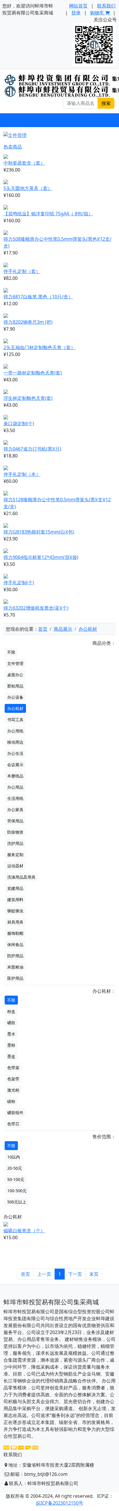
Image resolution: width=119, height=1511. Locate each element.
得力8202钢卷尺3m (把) (28, 322)
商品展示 (63, 629)
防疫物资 (15, 832)
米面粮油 (15, 967)
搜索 (106, 103)
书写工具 (15, 719)
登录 (76, 13)
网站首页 (78, 6)
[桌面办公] (54, 130)
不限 (11, 652)
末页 (93, 1274)
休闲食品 (15, 944)
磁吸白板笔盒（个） (24, 1230)
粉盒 (11, 1011)
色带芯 (13, 1123)
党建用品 (15, 888)
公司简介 (43, 120)
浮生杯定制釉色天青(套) (28, 398)
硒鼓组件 (15, 1112)
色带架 (13, 1067)
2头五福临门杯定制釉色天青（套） (39, 347)
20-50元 (14, 1168)
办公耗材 (88, 629)
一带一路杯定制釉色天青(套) (32, 373)
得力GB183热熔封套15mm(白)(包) (38, 532)
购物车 (97, 13)
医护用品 (15, 978)
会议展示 (15, 764)
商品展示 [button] (70, 120)
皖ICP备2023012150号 (59, 1503)
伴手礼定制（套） (21, 271)
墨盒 (11, 1056)
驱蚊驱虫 (15, 910)
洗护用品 (15, 843)
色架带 (13, 1079)
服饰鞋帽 (15, 933)
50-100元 (15, 1179)
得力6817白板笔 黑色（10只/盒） (38, 296)
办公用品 (15, 787)
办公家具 (15, 809)
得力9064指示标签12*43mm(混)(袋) (40, 557)
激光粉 (13, 1090)
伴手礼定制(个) (18, 582)
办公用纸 (15, 731)
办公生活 (15, 753)
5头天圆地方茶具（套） (27, 188)
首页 (42, 629)
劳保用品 (15, 821)
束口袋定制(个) (18, 423)
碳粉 (11, 1101)
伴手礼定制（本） (21, 474)
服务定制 (15, 854)
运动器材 (15, 865)
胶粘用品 (15, 686)
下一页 (75, 1274)
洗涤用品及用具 (21, 877)
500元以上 (16, 1202)
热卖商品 (12, 147)
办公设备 (15, 697)
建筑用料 (15, 899)
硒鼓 (11, 1022)
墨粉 (11, 1045)
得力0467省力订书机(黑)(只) (32, 449)
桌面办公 (15, 674)
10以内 (13, 1157)
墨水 (11, 1034)
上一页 (44, 1274)
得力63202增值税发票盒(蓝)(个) (35, 608)
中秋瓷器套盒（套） (24, 163)
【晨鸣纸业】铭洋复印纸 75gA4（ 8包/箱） (48, 213)
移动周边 (15, 742)
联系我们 (106, 6)
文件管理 (15, 663)
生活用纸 (15, 798)
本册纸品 (15, 776)
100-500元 (17, 1190)
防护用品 (15, 955)
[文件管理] (64, 130)
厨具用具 (15, 922)
